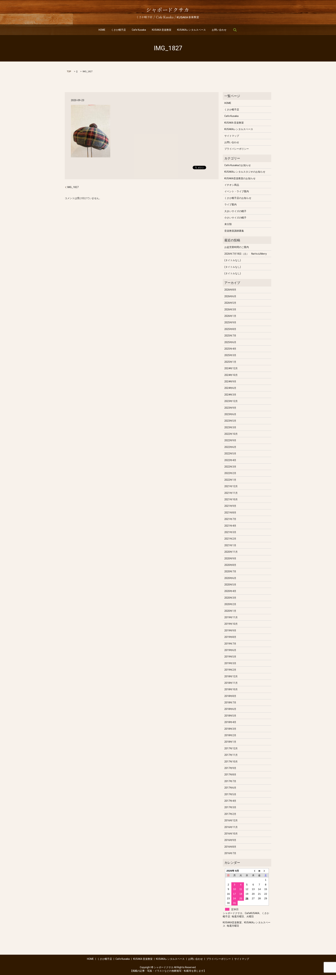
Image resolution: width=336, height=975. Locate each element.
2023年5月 (230, 420)
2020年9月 (230, 558)
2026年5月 (230, 302)
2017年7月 (230, 781)
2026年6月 (230, 296)
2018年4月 (230, 722)
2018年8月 (230, 696)
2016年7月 (230, 853)
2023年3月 (230, 427)
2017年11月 (231, 755)
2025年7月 (230, 335)
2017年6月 (230, 787)
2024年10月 (231, 375)
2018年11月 (231, 682)
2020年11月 (231, 551)
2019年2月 (230, 669)
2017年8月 (230, 774)
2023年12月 (231, 401)
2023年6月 (230, 414)
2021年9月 (230, 505)
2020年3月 (230, 597)
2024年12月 (231, 368)
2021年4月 (230, 525)
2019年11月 (231, 617)
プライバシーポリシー (236, 148)
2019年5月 (230, 656)
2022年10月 (231, 433)
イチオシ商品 (231, 184)
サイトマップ (231, 135)
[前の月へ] (253, 870)
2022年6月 (230, 447)
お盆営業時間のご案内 (236, 247)
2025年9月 (230, 322)
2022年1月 (230, 479)
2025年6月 (230, 342)
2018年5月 (230, 715)
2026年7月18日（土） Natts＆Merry (245, 253)
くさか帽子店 (118, 29)
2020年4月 (230, 591)
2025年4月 (230, 348)
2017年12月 (231, 748)
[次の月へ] (265, 870)
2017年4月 (230, 800)
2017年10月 (231, 761)
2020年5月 (230, 584)
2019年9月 (230, 630)
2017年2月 (230, 814)
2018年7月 (230, 702)
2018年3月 (230, 728)
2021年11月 (231, 493)
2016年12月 (231, 820)
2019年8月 (230, 637)
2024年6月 (230, 388)
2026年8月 (230, 289)
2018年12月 (231, 676)
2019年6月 (230, 650)
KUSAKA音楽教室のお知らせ (239, 178)
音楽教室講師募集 (234, 230)
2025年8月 (230, 329)
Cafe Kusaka (139, 29)
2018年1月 (230, 741)
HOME (102, 29)
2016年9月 (230, 840)
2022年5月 (230, 453)
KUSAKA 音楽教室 (161, 29)
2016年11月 (231, 827)
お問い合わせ (219, 29)
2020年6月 (230, 578)
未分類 (228, 224)
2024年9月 (230, 381)
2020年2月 (230, 604)
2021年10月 (231, 499)
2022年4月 (230, 460)
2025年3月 (230, 355)
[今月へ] (259, 870)
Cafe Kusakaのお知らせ (237, 165)
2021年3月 (230, 532)
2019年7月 (230, 643)
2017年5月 (230, 794)
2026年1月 (230, 316)
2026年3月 (230, 309)
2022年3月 (230, 466)
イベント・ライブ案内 (236, 191)
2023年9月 (230, 407)
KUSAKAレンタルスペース (191, 29)
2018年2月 (230, 735)
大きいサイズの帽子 (235, 211)
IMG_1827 (73, 187)
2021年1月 (230, 545)
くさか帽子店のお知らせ (237, 198)
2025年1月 (230, 361)
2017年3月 (230, 807)
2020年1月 (230, 610)
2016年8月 (230, 846)
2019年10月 (231, 623)
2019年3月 (230, 663)
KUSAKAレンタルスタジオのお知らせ (244, 171)
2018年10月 (231, 689)
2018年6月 (230, 709)
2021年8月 (230, 512)
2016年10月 (231, 833)
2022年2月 (230, 473)
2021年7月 (230, 519)
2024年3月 (230, 394)
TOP (69, 71)
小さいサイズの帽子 (235, 217)
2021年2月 (230, 538)
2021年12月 (231, 486)
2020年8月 (230, 565)
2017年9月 (230, 768)
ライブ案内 (230, 204)
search (234, 29)
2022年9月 (230, 440)
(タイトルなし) (232, 260)
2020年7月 (230, 571)
